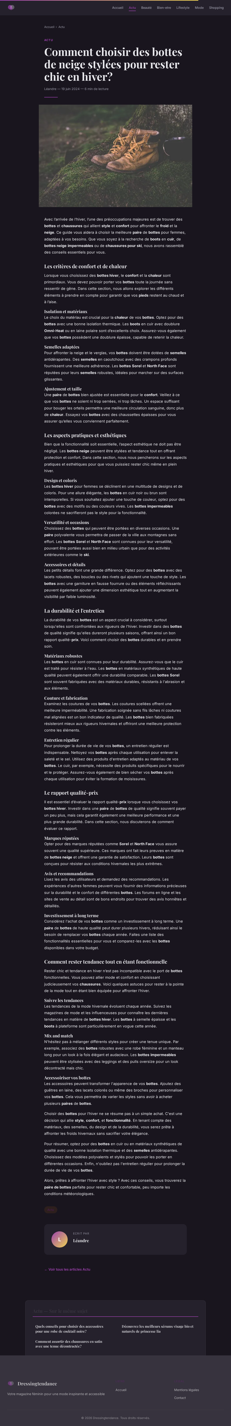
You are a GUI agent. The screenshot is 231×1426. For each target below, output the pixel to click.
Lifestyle (182, 7)
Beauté (146, 7)
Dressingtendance (37, 1383)
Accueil (117, 7)
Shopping (216, 7)
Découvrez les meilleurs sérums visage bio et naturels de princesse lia (157, 1328)
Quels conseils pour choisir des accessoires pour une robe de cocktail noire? (69, 1328)
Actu (132, 7)
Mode (199, 7)
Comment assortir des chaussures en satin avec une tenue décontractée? (68, 1343)
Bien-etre (164, 7)
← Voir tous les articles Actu (67, 1269)
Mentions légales (186, 1390)
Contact (180, 1398)
